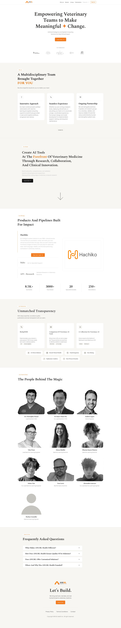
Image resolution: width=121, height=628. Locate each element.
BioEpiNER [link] (24, 332)
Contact (73, 611)
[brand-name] (29, 2)
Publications (78, 2)
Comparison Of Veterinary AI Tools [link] (59, 333)
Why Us (62, 2)
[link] (31, 335)
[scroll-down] (60, 196)
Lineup (72, 2)
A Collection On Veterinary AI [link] (89, 332)
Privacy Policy (50, 611)
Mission (67, 2)
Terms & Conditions (62, 611)
